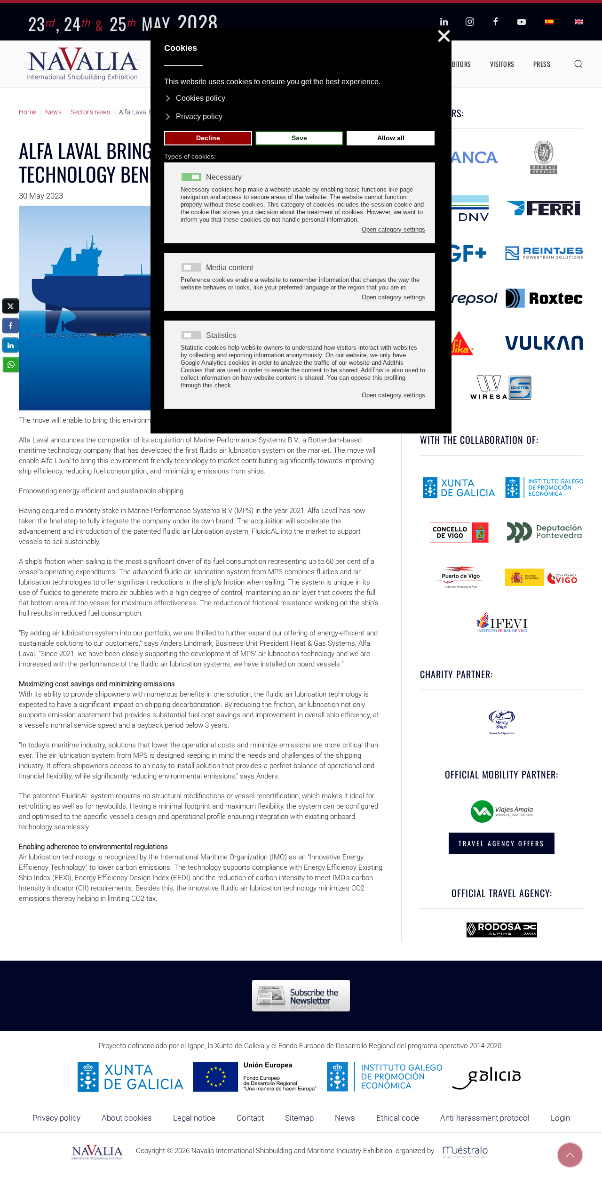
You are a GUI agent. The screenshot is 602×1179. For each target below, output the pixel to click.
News (345, 1118)
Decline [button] (208, 138)
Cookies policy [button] (200, 98)
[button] (578, 64)
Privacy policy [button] (199, 116)
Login (560, 1118)
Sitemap (299, 1118)
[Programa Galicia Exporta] (301, 1076)
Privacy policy (56, 1118)
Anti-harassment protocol (485, 1118)
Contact (250, 1118)
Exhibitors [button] (455, 64)
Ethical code (397, 1118)
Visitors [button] (502, 64)
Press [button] (542, 64)
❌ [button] (444, 36)
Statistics (221, 335)
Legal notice (194, 1118)
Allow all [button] (390, 138)
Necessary (224, 177)
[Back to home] (82, 64)
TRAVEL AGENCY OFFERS (502, 843)
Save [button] (299, 138)
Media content (229, 268)
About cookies (127, 1118)
